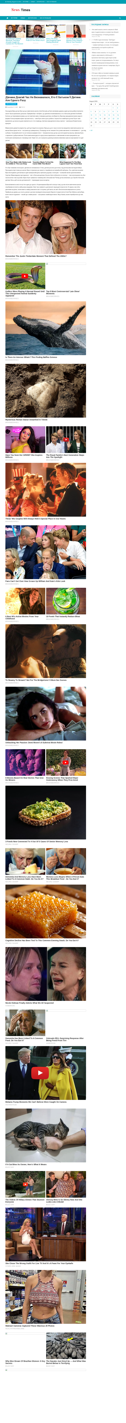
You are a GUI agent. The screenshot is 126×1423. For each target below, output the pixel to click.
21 (109, 118)
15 (113, 115)
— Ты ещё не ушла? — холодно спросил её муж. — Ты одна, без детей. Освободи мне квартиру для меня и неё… (105, 86)
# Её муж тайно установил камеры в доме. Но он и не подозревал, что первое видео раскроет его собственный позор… (105, 75)
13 (104, 115)
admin (23, 107)
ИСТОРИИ (25, 1)
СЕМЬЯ (33, 1)
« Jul (90, 130)
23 (118, 118)
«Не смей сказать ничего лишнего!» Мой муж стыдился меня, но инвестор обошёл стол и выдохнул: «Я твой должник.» (105, 32)
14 (109, 115)
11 (96, 115)
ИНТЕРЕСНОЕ (41, 1)
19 (100, 118)
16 (118, 115)
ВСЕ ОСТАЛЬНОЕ (52, 1)
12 (100, 115)
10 (91, 115)
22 (113, 118)
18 (96, 118)
